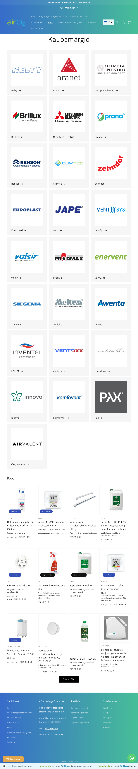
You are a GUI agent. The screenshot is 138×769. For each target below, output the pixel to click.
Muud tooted (13, 722)
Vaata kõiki (69, 679)
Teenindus (11, 742)
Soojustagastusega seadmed (19, 712)
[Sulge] (4, 766)
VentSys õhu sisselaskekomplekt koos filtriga (84, 525)
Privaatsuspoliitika (79, 707)
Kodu (9, 707)
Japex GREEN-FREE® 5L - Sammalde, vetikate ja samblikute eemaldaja (115, 525)
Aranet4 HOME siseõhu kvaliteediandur (51, 523)
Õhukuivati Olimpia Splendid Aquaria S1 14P (20, 652)
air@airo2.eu (51, 728)
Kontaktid (11, 737)
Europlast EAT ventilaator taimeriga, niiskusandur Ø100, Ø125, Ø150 (50, 656)
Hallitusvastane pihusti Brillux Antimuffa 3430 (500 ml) (20, 525)
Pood (9, 727)
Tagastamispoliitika (80, 722)
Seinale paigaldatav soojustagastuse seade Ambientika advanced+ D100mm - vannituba (114, 655)
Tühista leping (13, 759)
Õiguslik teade (77, 717)
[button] (108, 22)
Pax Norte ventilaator (19, 585)
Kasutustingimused (79, 712)
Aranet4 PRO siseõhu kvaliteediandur (112, 587)
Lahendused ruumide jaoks (19, 732)
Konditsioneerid (14, 717)
